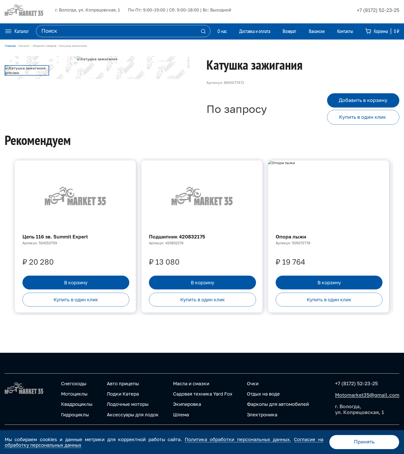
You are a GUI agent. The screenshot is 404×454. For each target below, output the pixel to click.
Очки (253, 383)
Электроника (262, 414)
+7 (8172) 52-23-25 (378, 10)
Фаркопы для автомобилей (278, 404)
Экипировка (187, 404)
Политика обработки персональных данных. (238, 439)
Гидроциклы (75, 414)
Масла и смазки (191, 383)
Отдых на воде (263, 393)
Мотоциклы (74, 393)
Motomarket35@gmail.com (367, 395)
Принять (364, 442)
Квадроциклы (76, 404)
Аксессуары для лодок (133, 414)
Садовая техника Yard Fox (202, 393)
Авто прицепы (123, 383)
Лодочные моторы (127, 404)
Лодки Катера (123, 393)
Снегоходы (73, 383)
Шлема (181, 414)
